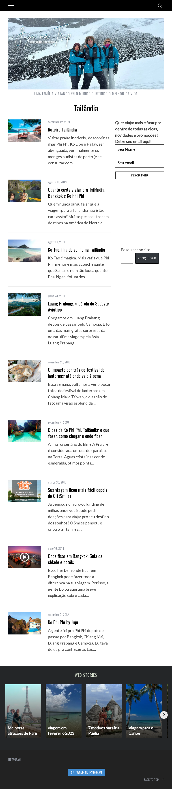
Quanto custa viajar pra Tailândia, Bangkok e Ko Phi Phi (76, 192)
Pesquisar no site (135, 249)
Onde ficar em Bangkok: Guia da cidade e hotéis (75, 558)
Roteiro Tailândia (62, 129)
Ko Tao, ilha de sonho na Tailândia (76, 249)
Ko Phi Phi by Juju (63, 622)
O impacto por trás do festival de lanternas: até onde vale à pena (76, 372)
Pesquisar (147, 258)
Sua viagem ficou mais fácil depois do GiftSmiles (77, 492)
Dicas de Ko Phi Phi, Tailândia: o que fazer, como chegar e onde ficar (78, 432)
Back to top (151, 779)
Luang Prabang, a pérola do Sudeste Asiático (78, 306)
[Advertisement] (143, 211)
